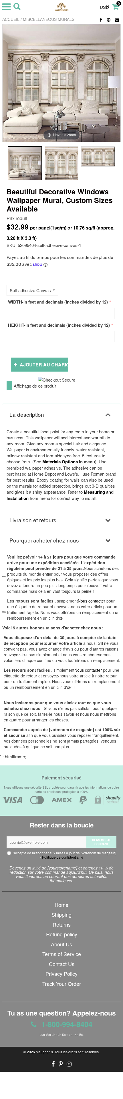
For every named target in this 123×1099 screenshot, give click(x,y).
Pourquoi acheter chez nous (44, 540)
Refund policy (61, 934)
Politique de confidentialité (62, 857)
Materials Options (60, 461)
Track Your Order (61, 983)
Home (61, 904)
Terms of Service (61, 954)
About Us (61, 944)
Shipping (61, 914)
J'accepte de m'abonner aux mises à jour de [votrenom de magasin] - (63, 855)
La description (26, 414)
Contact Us (61, 964)
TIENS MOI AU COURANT (101, 842)
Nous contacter (88, 670)
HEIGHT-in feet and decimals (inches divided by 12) (59, 325)
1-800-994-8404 (65, 1024)
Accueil (10, 19)
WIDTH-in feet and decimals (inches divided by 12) (58, 302)
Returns (62, 924)
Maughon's (44, 1051)
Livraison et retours (32, 520)
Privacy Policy (61, 973)
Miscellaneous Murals (48, 19)
